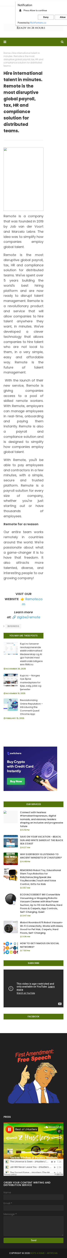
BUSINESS (13, 626)
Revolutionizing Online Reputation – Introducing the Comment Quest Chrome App (31, 707)
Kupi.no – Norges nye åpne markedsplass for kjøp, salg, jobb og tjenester (30, 682)
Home (7, 52)
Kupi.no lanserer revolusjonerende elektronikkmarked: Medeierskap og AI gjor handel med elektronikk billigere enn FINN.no (31, 654)
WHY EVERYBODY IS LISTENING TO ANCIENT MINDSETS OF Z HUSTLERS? (41, 856)
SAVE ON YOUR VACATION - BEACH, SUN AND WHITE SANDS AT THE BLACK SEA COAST (41, 840)
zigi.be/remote (28, 617)
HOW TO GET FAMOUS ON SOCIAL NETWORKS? (39, 945)
